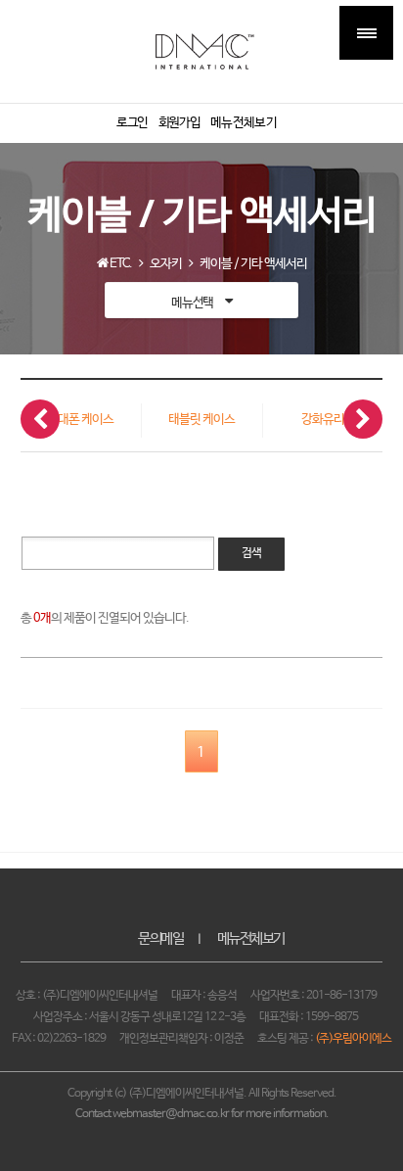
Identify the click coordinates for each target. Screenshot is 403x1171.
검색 (251, 553)
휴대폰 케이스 (80, 419)
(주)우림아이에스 (353, 1039)
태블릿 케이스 (201, 419)
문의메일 (160, 939)
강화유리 (322, 419)
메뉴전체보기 (251, 939)
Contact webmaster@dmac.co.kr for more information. (202, 1114)
